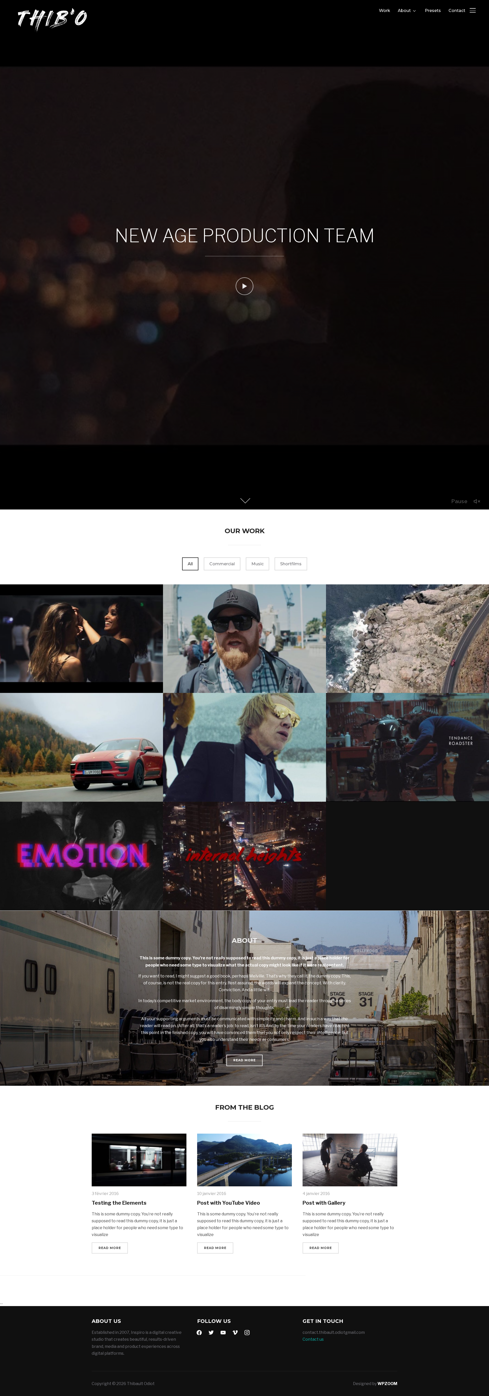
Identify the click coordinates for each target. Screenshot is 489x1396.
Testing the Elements (119, 1203)
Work (384, 10)
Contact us (313, 1339)
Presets (433, 10)
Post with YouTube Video (228, 1203)
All (190, 563)
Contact (457, 10)
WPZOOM (387, 1383)
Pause (459, 501)
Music (257, 563)
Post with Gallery (324, 1203)
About (404, 10)
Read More (244, 1060)
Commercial (222, 563)
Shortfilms (291, 563)
